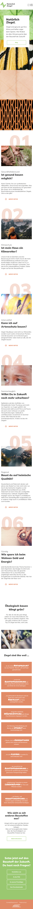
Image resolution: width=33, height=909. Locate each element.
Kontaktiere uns (16, 872)
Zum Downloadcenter (16, 887)
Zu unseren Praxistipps (16, 882)
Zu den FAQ (16, 877)
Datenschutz (23, 902)
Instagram (28, 5)
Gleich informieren (16, 838)
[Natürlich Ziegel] (7, 5)
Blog (16, 42)
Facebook (31, 5)
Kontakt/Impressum (12, 902)
